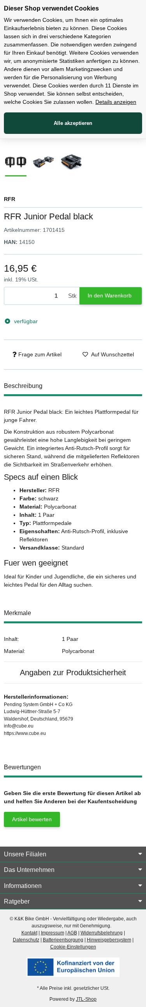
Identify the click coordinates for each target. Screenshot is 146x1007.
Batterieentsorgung (63, 940)
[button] (73, 854)
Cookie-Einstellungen (73, 947)
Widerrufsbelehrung (102, 933)
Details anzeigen (115, 102)
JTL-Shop (86, 999)
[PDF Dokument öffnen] (72, 967)
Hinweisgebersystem (109, 940)
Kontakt (29, 933)
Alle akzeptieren (73, 123)
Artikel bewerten (32, 819)
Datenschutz (26, 940)
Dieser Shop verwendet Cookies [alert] (51, 8)
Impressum (52, 933)
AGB (72, 933)
